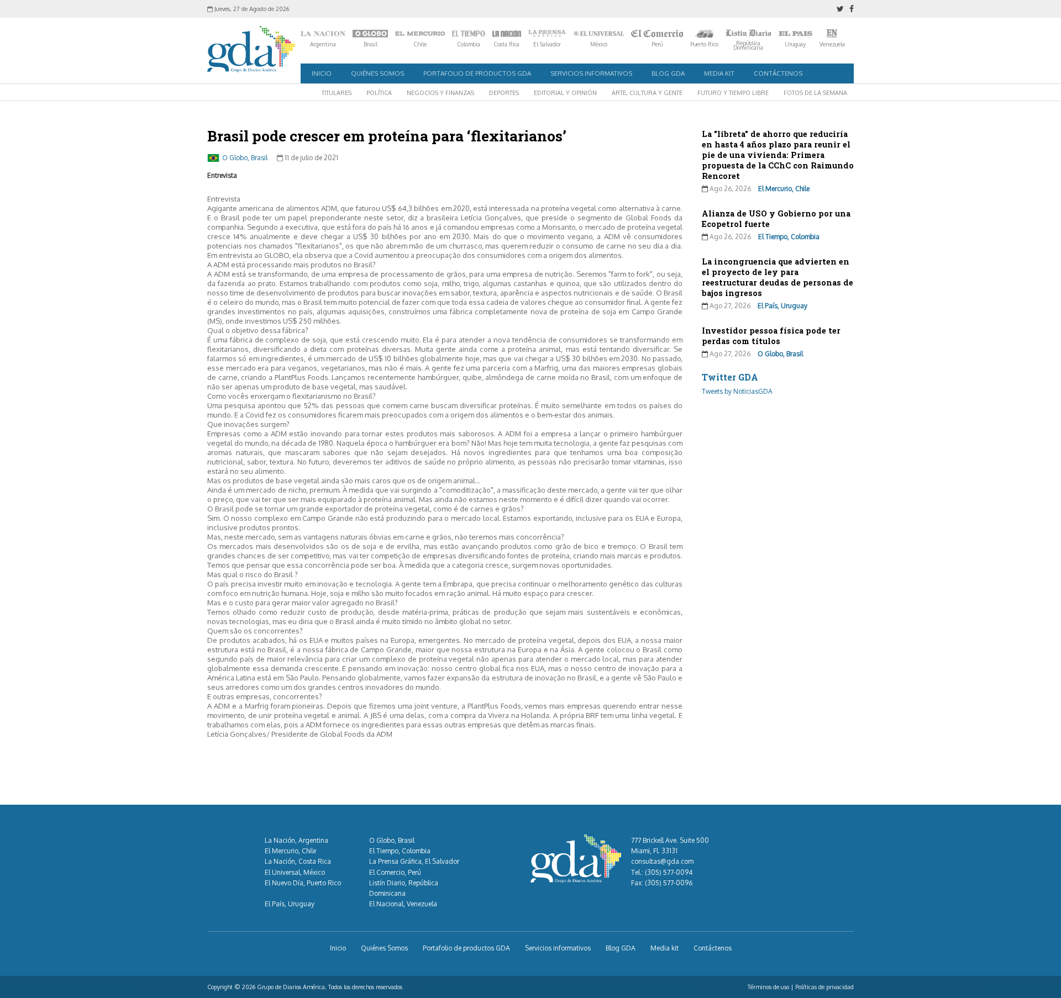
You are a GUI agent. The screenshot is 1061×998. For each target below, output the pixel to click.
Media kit (719, 73)
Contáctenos (778, 73)
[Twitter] (840, 9)
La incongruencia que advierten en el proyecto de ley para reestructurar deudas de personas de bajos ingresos (777, 277)
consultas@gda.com (662, 861)
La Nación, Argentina (296, 840)
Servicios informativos (591, 73)
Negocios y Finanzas (440, 93)
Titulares (336, 93)
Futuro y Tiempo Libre (733, 93)
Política (379, 93)
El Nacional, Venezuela (403, 904)
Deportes (504, 93)
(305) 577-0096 (668, 883)
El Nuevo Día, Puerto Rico (303, 883)
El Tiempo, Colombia (789, 237)
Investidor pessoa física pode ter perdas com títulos (771, 335)
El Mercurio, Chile (784, 188)
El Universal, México (295, 872)
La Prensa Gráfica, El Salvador (414, 861)
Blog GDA (668, 73)
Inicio (322, 73)
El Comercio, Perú (395, 872)
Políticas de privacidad (824, 987)
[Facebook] (851, 9)
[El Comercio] (657, 33)
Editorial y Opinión (565, 93)
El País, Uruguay (782, 306)
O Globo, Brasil (244, 158)
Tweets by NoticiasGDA (737, 391)
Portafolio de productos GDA (477, 73)
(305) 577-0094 (668, 872)
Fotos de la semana (815, 93)
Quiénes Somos (377, 73)
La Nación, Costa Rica (298, 861)
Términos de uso (768, 987)
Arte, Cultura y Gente (647, 93)
